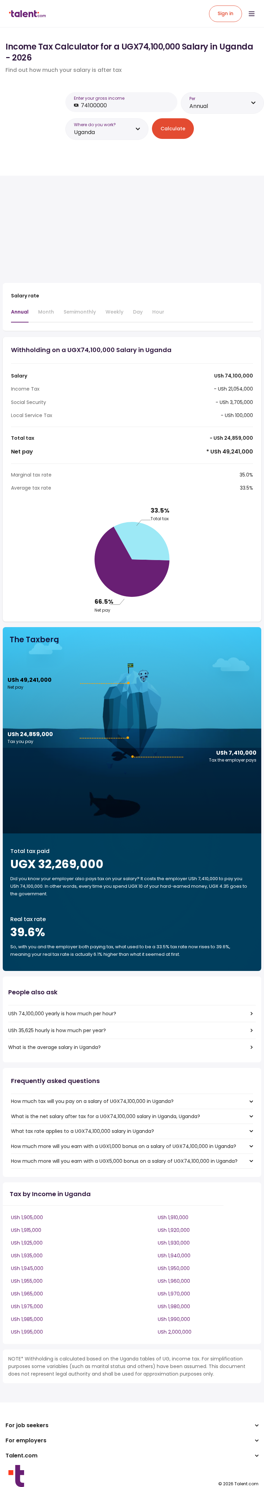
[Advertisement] (123, 229)
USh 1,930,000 (174, 1242)
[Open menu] (252, 14)
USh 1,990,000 (174, 1319)
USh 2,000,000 (174, 1332)
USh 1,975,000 (27, 1306)
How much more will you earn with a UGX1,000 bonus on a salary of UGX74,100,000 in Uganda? (123, 1146)
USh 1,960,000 (174, 1281)
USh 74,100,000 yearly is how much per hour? (62, 1013)
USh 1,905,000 (27, 1217)
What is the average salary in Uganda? (54, 1047)
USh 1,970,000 (174, 1293)
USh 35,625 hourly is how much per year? (57, 1030)
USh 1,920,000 (174, 1230)
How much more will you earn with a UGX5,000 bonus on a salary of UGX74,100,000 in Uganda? (124, 1161)
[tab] (20, 315)
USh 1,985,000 (27, 1319)
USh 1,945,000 (27, 1268)
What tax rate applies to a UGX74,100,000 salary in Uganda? (82, 1131)
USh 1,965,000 (27, 1293)
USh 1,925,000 (27, 1242)
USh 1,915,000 (26, 1230)
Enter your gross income (99, 98)
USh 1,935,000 (27, 1255)
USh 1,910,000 (173, 1217)
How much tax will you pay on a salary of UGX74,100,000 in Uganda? (92, 1101)
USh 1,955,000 (27, 1281)
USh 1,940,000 (174, 1255)
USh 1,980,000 (174, 1306)
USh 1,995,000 (27, 1332)
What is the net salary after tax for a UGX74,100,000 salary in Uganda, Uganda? (105, 1116)
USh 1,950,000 (174, 1268)
